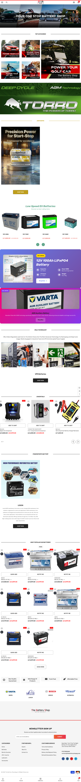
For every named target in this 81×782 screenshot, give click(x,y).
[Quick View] (28, 405)
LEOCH (31, 697)
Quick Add (14, 574)
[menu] (2, 2)
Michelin (2, 429)
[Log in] (74, 2)
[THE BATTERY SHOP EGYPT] (20, 156)
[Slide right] (78, 442)
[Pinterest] (71, 758)
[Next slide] (43, 244)
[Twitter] (75, 758)
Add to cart (12, 425)
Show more (40, 667)
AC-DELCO (3, 617)
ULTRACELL (70, 695)
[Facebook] (63, 758)
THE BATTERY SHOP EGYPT (34, 429)
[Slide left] (73, 442)
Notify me (40, 574)
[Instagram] (67, 758)
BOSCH (3, 577)
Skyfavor (58, 429)
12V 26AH (6, 234)
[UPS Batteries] (40, 354)
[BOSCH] (50, 691)
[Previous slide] (37, 244)
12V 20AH (45, 234)
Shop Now (42, 281)
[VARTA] (10, 691)
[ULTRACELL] (70, 691)
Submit (60, 736)
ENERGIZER (57, 577)
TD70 (40, 547)
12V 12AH (25, 234)
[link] (10, 680)
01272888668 (66, 751)
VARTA (29, 577)
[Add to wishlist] (28, 401)
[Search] (7, 2)
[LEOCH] (20, 479)
